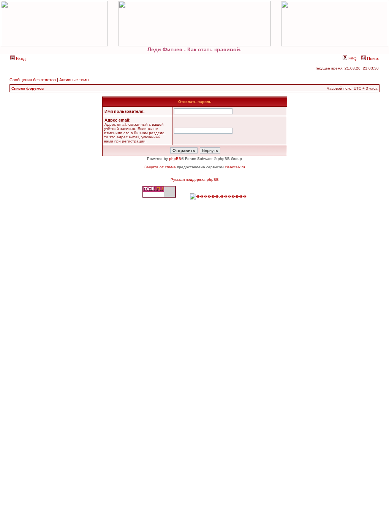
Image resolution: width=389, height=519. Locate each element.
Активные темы (74, 80)
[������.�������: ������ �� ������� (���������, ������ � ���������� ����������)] (218, 196)
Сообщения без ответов (32, 80)
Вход (20, 58)
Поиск (372, 58)
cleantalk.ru (235, 167)
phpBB (175, 159)
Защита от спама (160, 167)
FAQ (352, 58)
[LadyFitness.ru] (194, 23)
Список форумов (27, 88)
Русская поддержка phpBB (195, 179)
